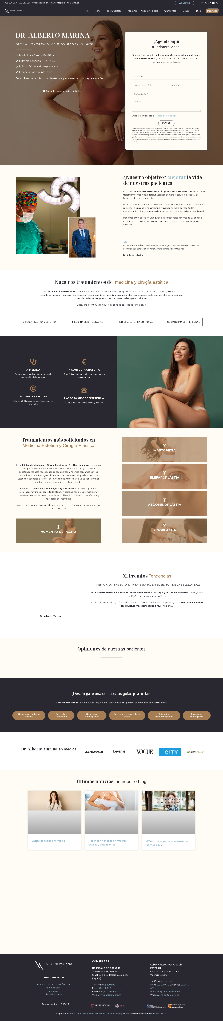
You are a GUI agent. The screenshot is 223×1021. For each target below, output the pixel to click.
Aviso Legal (75, 1013)
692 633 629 (49, 3)
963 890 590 (11, 3)
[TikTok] (209, 3)
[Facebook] (198, 3)
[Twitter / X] (206, 3)
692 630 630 (24, 3)
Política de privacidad (94, 1013)
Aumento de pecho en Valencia (53, 984)
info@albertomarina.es (68, 3)
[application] (102, 11)
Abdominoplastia (53, 994)
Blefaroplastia (53, 988)
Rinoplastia (53, 991)
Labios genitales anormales (49, 840)
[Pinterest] (217, 3)
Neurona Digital (158, 1013)
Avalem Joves (114, 1013)
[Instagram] (202, 3)
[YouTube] (213, 3)
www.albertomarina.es (109, 995)
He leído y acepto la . (155, 116)
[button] (184, 3)
